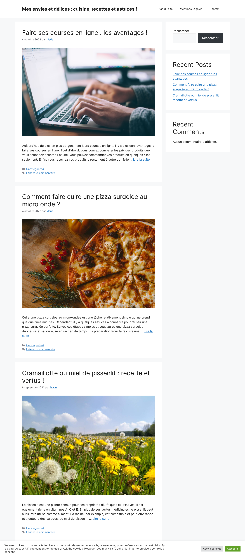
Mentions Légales (191, 9)
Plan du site (165, 9)
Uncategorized (35, 168)
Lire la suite (141, 159)
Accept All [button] (232, 548)
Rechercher (181, 31)
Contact (214, 9)
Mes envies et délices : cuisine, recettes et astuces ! (79, 9)
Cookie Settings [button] (212, 548)
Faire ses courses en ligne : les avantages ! (84, 32)
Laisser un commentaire (40, 172)
